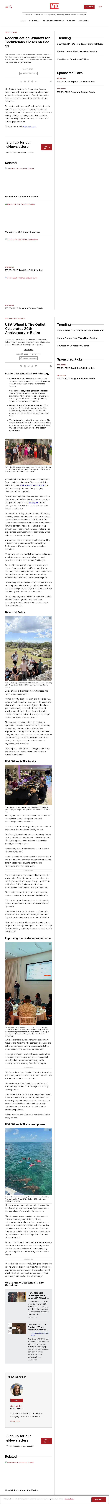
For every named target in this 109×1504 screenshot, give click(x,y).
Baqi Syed (33, 502)
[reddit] (32, 81)
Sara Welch (28, 350)
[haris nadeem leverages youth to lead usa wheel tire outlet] (17, 1292)
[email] (36, 81)
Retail (23, 21)
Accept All (98, 1499)
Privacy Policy (69, 1499)
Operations (83, 21)
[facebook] (21, 81)
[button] (6, 6)
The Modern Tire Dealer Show (40, 1330)
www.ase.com (29, 126)
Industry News (11, 32)
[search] (10, 6)
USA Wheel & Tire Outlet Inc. (33, 485)
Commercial (34, 21)
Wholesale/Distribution (53, 21)
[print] (51, 81)
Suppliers (71, 21)
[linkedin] (25, 81)
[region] (54, 1499)
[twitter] (28, 81)
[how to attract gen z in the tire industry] (17, 1324)
